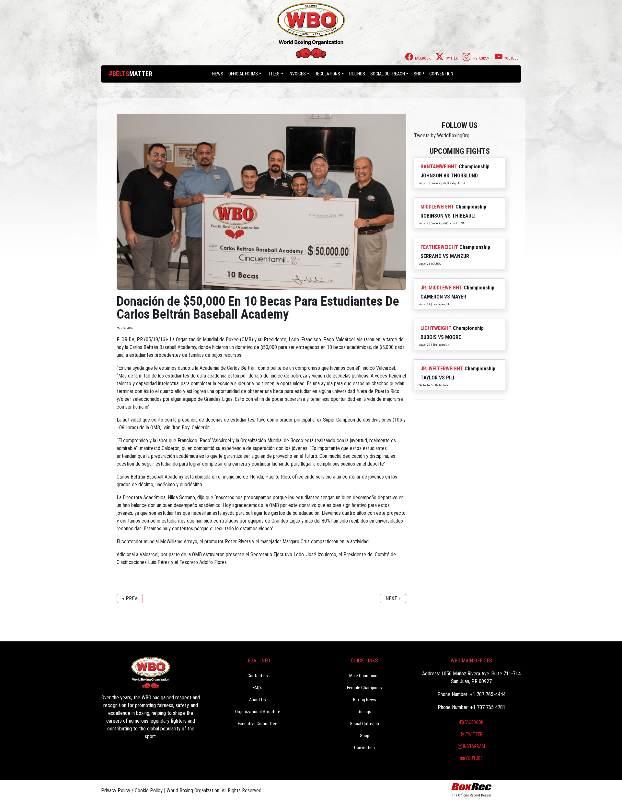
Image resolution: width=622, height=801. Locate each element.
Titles (273, 73)
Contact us (258, 675)
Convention (364, 747)
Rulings (357, 73)
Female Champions (364, 687)
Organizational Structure (257, 711)
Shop (419, 73)
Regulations (327, 73)
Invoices (297, 73)
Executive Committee (257, 723)
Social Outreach (387, 73)
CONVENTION (441, 73)
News (217, 73)
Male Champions (364, 675)
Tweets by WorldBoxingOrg (441, 135)
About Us (257, 699)
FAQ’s (257, 687)
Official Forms (243, 73)
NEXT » (393, 598)
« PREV (129, 598)
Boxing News (364, 699)
